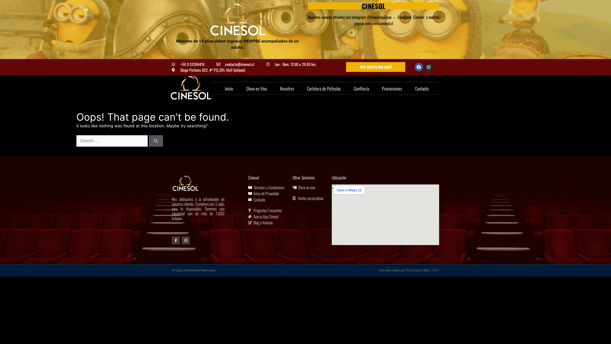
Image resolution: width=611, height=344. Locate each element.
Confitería (361, 88)
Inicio (229, 88)
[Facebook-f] (176, 240)
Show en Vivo (256, 88)
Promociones (392, 88)
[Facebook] (419, 67)
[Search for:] (112, 140)
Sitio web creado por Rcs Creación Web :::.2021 (409, 270)
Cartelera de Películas (324, 88)
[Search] (156, 141)
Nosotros (287, 88)
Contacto (422, 88)
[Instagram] (428, 67)
